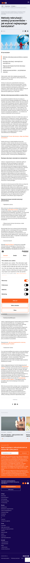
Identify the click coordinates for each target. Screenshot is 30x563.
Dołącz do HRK (4, 532)
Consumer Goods (4, 512)
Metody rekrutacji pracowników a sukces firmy (15, 58)
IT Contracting (4, 502)
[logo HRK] (4, 2)
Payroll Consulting (5, 501)
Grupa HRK (3, 525)
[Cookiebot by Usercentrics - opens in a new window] (22, 251)
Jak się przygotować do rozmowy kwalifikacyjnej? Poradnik (13, 343)
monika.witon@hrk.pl (5, 549)
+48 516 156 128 (4, 547)
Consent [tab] (5, 255)
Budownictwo (4, 507)
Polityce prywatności (22, 475)
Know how (7, 6)
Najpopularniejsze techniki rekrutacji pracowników (14, 66)
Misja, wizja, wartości (5, 527)
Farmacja (3, 515)
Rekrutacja (3, 495)
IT (1, 517)
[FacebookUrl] (28, 556)
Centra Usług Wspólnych (6, 510)
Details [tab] (15, 255)
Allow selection (15, 305)
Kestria (2, 534)
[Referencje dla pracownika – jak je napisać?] (27, 438)
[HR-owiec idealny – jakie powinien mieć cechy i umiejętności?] (2, 438)
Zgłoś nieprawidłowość (6, 537)
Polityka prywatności (15, 558)
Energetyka (3, 514)
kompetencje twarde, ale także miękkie (13, 378)
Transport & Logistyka (5, 521)
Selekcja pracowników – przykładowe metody (14, 71)
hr (1, 432)
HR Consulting (4, 499)
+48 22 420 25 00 (4, 543)
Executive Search (9, 244)
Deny (15, 310)
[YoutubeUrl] (26, 556)
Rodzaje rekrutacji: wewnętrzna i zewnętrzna (13, 62)
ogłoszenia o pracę (13, 209)
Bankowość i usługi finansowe (7, 508)
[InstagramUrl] (25, 556)
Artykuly (13, 6)
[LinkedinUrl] (23, 556)
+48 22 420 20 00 (4, 542)
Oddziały (3, 530)
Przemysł (3, 519)
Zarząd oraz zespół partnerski (7, 529)
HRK (2, 6)
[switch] (26, 285)
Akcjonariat (3, 535)
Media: (2, 545)
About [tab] (24, 255)
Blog (22, 558)
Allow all (15, 300)
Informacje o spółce (5, 558)
